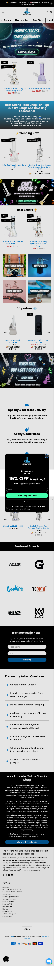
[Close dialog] (46, 456)
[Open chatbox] (49, 961)
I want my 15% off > (27, 495)
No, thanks (27, 501)
